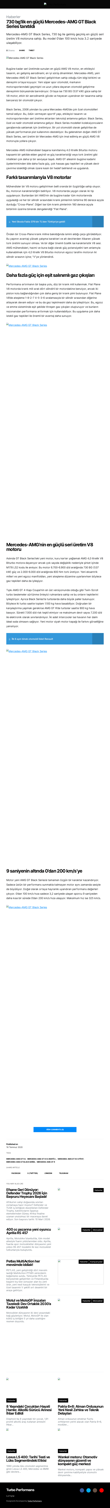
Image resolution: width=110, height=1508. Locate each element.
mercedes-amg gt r (46, 1162)
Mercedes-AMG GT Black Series (20, 1162)
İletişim (10, 1496)
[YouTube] (101, 1490)
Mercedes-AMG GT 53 (16, 1159)
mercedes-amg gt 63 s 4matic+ (41, 1159)
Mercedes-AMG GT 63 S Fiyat (71, 1159)
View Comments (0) (55, 1129)
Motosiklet (98, 1230)
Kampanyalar (96, 1261)
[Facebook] (82, 1490)
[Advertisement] (29, 1348)
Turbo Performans (35, 1501)
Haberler (13, 17)
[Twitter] (88, 1490)
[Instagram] (95, 1490)
